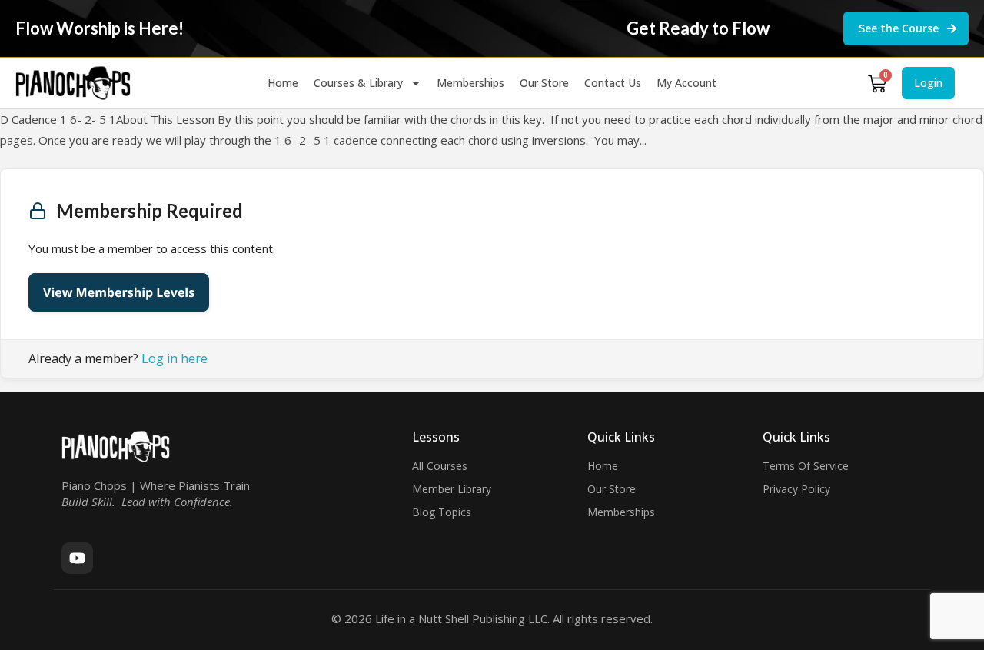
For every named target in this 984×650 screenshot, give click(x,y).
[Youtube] (77, 558)
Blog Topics (441, 512)
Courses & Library (358, 82)
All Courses (439, 465)
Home (283, 82)
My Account (686, 82)
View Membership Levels (118, 292)
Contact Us (612, 82)
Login (928, 82)
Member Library (451, 489)
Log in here (174, 358)
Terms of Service (806, 465)
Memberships (470, 82)
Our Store (544, 82)
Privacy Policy (796, 489)
